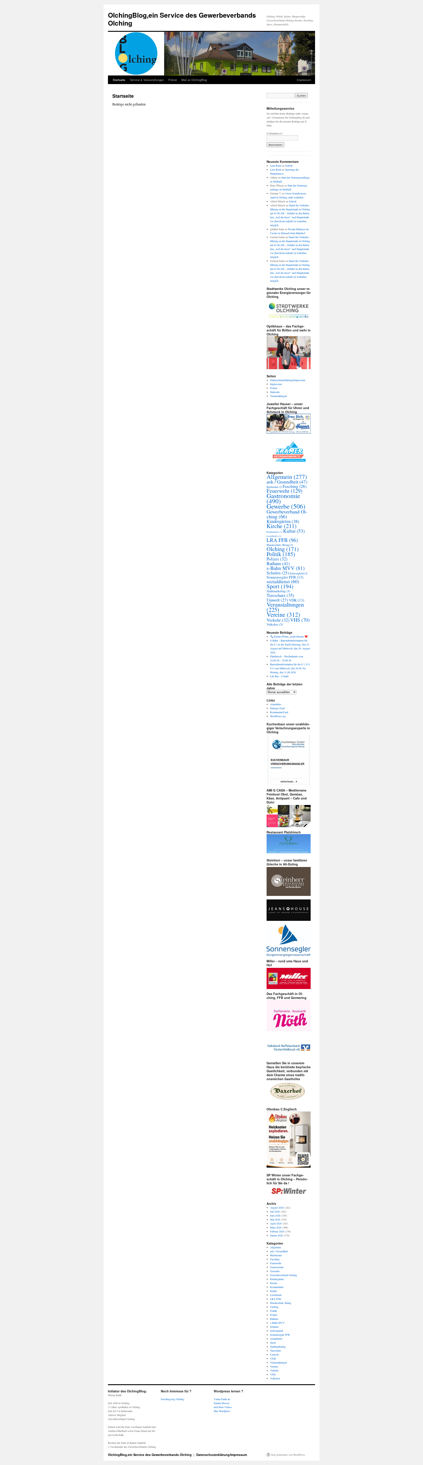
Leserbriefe (274, 536)
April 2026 (276, 1223)
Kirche (282, 526)
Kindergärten (283, 521)
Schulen (278, 572)
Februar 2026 (277, 1231)
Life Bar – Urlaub (279, 676)
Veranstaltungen (278, 396)
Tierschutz (280, 595)
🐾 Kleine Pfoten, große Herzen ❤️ (289, 636)
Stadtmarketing (278, 591)
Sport (280, 586)
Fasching (294, 486)
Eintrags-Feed (277, 708)
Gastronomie (283, 498)
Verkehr (278, 620)
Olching (283, 549)
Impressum (304, 80)
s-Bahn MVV (286, 568)
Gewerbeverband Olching (287, 514)
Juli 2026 (275, 1211)
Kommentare (274, 531)
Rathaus (278, 563)
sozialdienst (283, 581)
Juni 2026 (275, 1215)
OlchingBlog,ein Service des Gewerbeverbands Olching (182, 19)
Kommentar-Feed (279, 712)
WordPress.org (278, 716)
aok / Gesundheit (287, 481)
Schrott (289, 165)
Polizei (172, 80)
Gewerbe (286, 506)
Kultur (294, 531)
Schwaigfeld (298, 573)
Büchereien (274, 487)
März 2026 (276, 1227)
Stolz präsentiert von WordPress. (288, 1454)
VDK (296, 600)
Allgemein (287, 476)
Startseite (119, 80)
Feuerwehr (284, 490)
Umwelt (277, 600)
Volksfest (275, 624)
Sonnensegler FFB (285, 577)
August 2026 (277, 1207)
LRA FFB (282, 539)
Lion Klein (275, 165)
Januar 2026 (276, 1235)
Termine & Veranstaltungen (147, 80)
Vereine (283, 614)
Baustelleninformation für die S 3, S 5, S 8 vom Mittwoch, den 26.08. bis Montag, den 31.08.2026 (290, 668)
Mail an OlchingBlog (194, 80)
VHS (300, 619)
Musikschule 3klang (280, 545)
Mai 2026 (275, 1219)
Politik (281, 554)
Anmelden (275, 704)
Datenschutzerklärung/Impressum (287, 380)
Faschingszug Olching (172, 1399)
